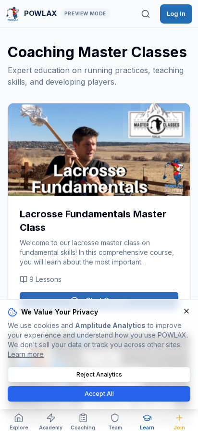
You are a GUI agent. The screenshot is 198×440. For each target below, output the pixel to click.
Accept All (99, 393)
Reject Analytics (99, 374)
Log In (176, 13)
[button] (99, 149)
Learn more (26, 354)
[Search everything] (145, 14)
